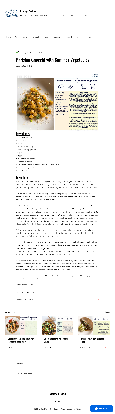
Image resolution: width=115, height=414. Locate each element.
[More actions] (97, 52)
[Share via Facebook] (17, 292)
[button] (107, 37)
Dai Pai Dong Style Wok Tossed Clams (56, 340)
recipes (45, 37)
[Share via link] (33, 292)
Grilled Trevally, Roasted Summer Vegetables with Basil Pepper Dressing (21, 340)
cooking (26, 37)
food (16, 37)
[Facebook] (56, 401)
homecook (68, 37)
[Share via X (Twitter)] (22, 292)
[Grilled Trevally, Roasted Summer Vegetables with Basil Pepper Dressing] (21, 325)
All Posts (8, 37)
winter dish (80, 37)
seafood (36, 37)
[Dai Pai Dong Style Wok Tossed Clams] (57, 325)
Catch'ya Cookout (28, 11)
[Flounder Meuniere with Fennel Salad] (94, 325)
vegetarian (56, 37)
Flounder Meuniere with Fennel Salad (92, 340)
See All (107, 312)
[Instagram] (59, 401)
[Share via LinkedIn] (28, 292)
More (91, 37)
